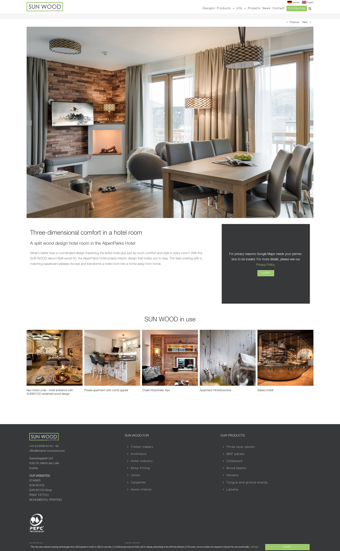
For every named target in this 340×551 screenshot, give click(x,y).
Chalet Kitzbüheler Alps (156, 390)
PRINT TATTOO (39, 495)
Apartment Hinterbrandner (215, 390)
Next (304, 22)
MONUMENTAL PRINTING (45, 500)
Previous (294, 22)
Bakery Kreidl (265, 390)
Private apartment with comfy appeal (106, 390)
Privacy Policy (265, 264)
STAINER (35, 480)
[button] (310, 8)
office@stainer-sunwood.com (47, 451)
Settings (254, 547)
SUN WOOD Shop (40, 490)
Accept (287, 547)
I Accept (265, 273)
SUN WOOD (36, 485)
